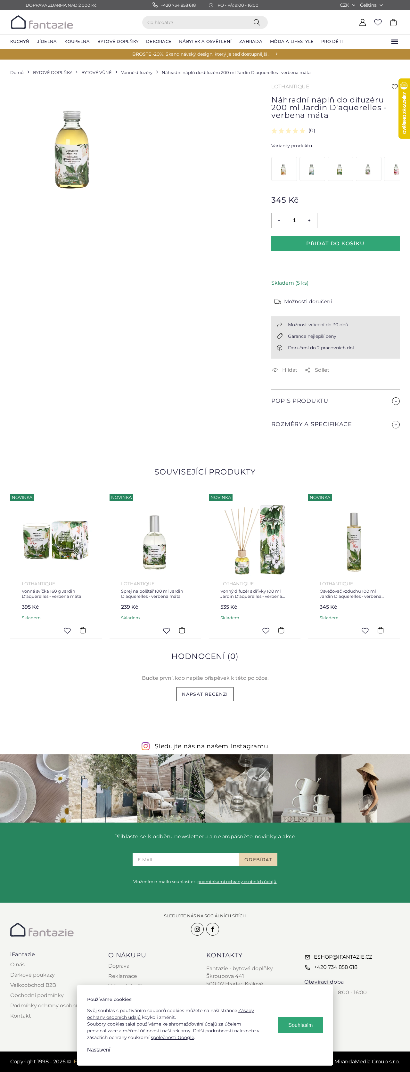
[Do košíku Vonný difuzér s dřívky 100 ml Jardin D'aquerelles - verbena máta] (281, 630)
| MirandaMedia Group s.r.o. (359, 1062)
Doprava (118, 966)
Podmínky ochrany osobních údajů (55, 1006)
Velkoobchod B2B (33, 985)
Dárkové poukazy (32, 975)
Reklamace (122, 976)
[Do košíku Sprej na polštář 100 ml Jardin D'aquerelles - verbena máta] (182, 630)
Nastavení (98, 1049)
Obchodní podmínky (37, 995)
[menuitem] (19, 42)
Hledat (258, 22)
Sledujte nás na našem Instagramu (211, 746)
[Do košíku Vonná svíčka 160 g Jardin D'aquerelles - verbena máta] (82, 630)
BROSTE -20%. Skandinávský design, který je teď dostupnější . (200, 54)
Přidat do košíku (335, 243)
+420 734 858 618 (335, 967)
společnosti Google (172, 1037)
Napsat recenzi (205, 694)
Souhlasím (300, 1025)
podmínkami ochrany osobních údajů (236, 881)
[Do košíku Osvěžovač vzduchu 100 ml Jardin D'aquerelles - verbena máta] (380, 630)
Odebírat (258, 860)
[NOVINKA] (56, 539)
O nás (17, 965)
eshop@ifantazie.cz (343, 957)
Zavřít (286, 440)
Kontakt (20, 1016)
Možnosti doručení (308, 301)
